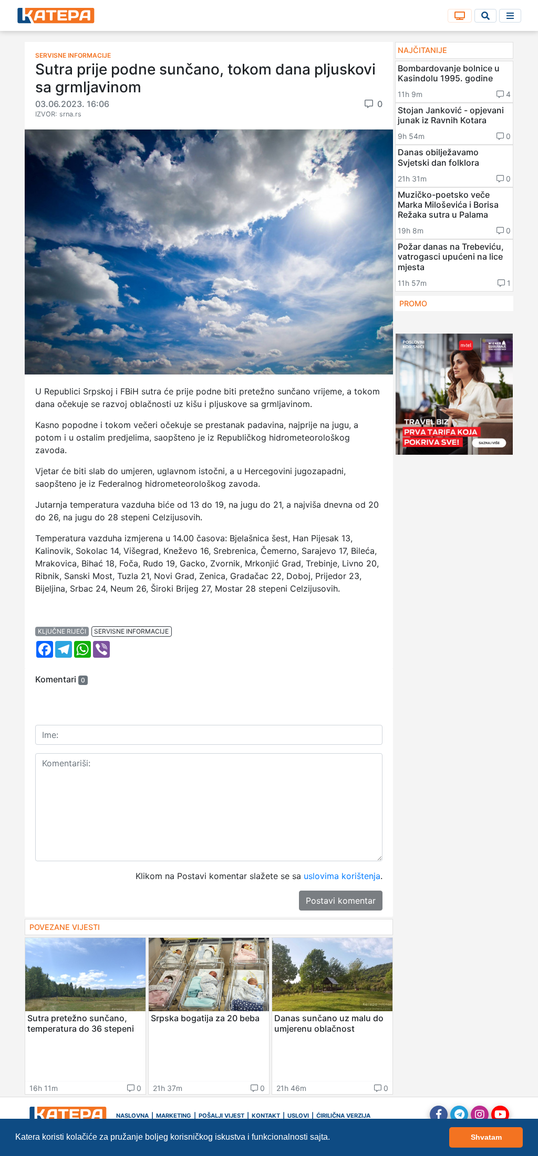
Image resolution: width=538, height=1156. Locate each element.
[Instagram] (480, 1114)
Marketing (173, 1115)
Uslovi (298, 1115)
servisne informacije (131, 631)
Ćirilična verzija (343, 1115)
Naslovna (132, 1115)
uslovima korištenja (342, 876)
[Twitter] (459, 1114)
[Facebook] (439, 1114)
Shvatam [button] (486, 1137)
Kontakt (266, 1115)
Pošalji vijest (221, 1115)
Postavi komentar (341, 900)
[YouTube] (500, 1114)
